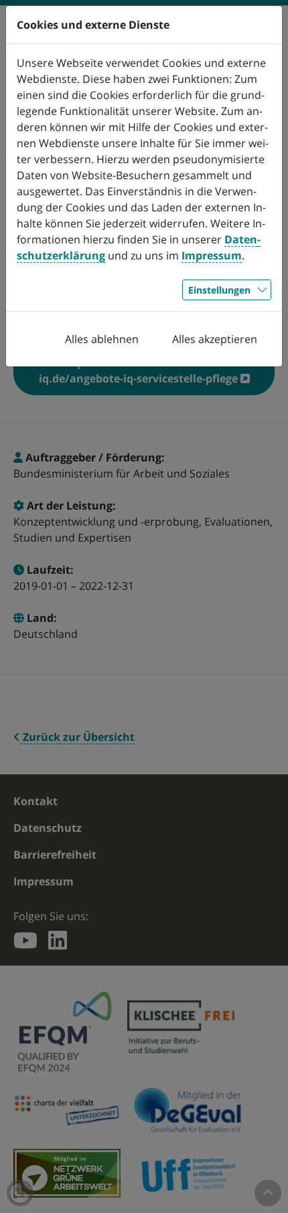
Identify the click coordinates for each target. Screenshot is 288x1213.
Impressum (212, 255)
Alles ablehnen (102, 339)
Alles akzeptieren (214, 339)
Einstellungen (219, 290)
